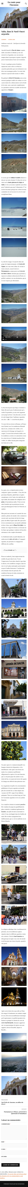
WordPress (21, 1184)
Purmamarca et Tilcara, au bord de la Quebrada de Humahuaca (15, 1112)
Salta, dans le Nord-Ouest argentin (13, 32)
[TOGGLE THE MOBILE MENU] (2, 3)
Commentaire (6, 1124)
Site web (4, 1156)
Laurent (3, 39)
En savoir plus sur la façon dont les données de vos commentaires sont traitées (13, 1176)
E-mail (3, 1149)
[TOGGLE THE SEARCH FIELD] (26, 3)
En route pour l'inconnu (14, 3)
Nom (3, 1142)
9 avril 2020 (11, 39)
